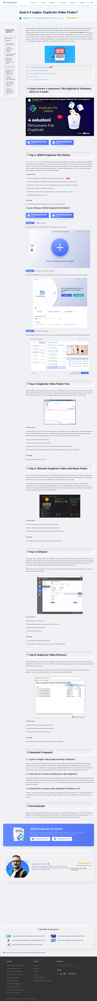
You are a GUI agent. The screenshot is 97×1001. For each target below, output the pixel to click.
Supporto (82, 2)
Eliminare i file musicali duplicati (10, 44)
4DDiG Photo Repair (12, 977)
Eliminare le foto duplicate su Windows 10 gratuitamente (10, 72)
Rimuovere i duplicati (59, 18)
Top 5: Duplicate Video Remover (38, 79)
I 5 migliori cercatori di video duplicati (11, 66)
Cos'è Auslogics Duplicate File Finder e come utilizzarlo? (10, 84)
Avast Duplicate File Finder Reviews (11, 54)
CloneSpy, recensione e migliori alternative (10, 78)
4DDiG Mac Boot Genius (13, 986)
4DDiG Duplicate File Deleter (34, 162)
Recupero (33, 2)
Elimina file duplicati (9, 39)
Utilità (43, 2)
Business (35, 971)
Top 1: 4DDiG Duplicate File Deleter (39, 67)
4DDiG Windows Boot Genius (14, 974)
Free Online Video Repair (13, 993)
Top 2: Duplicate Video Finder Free (38, 70)
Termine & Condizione (39, 977)
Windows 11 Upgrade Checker (15, 990)
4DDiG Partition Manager (13, 983)
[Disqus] (48, 904)
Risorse (72, 2)
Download (62, 2)
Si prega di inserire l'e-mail (67, 965)
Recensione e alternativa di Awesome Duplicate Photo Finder (10, 60)
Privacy (35, 974)
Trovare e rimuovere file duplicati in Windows (9, 49)
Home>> (7, 952)
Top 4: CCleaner (33, 76)
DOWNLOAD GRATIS (41, 839)
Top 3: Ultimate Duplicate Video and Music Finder (42, 73)
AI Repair (52, 2)
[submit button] (76, 965)
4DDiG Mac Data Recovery (13, 968)
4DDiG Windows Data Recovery (15, 965)
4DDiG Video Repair (12, 980)
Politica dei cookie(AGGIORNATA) (42, 980)
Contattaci (36, 968)
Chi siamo (36, 965)
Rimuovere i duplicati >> (16, 952)
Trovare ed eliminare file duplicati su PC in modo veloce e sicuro (10, 91)
